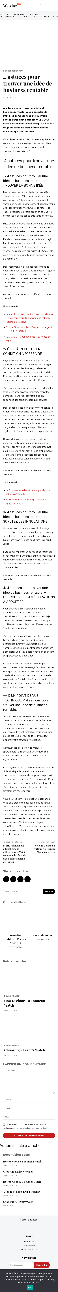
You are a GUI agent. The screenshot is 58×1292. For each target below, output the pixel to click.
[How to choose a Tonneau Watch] (29, 979)
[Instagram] (29, 1224)
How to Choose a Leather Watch (22, 1181)
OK (29, 1287)
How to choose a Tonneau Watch (24, 1003)
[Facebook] (6, 879)
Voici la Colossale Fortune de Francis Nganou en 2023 (44, 849)
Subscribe (41, 1265)
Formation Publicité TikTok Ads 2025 (15, 939)
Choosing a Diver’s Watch (24, 1050)
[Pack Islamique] (42, 919)
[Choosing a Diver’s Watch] (29, 1029)
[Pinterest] (20, 879)
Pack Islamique (43, 935)
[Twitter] (13, 879)
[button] (40, 5)
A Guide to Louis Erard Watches (21, 1191)
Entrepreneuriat (13, 71)
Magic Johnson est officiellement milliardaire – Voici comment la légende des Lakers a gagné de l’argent (30, 318)
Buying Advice (11, 996)
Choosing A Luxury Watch (18, 1201)
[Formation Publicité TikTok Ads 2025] (15, 919)
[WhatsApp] (27, 879)
